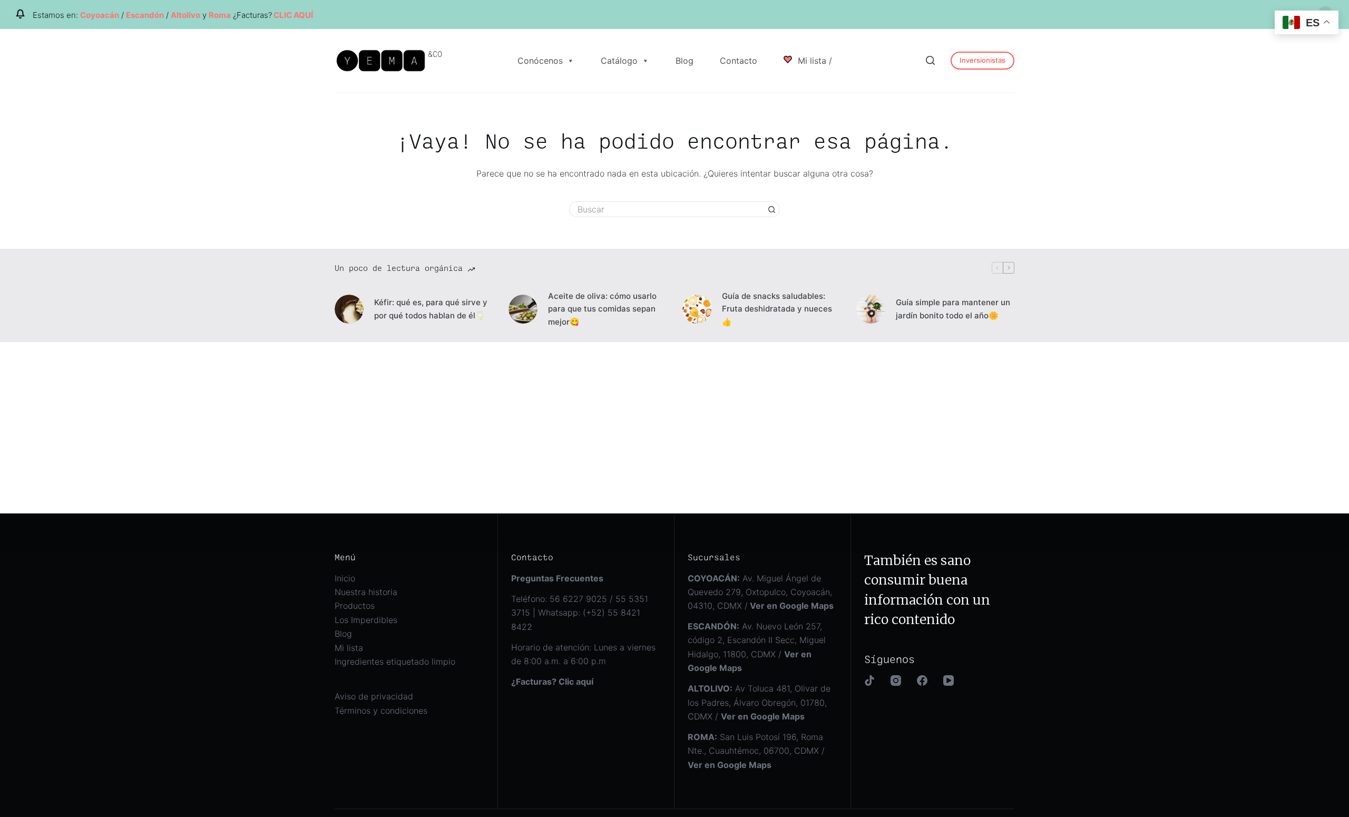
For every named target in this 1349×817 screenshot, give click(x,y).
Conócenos (540, 60)
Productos (355, 605)
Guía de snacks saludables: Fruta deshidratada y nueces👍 (777, 309)
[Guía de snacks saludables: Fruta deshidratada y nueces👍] (696, 309)
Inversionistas (982, 60)
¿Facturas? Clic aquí (552, 681)
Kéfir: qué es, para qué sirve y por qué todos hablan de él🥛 (430, 308)
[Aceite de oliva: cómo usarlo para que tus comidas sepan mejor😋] (523, 309)
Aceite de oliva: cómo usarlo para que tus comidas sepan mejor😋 (602, 309)
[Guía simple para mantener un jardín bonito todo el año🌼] (870, 309)
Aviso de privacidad (374, 696)
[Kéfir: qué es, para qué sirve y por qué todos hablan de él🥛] (349, 309)
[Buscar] (930, 60)
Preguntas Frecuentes (557, 578)
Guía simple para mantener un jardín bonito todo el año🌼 (953, 308)
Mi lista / (813, 60)
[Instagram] (896, 680)
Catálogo (619, 60)
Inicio (345, 578)
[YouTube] (948, 680)
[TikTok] (869, 680)
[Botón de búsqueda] (772, 209)
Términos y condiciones (381, 710)
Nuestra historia (366, 592)
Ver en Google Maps (729, 765)
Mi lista (349, 648)
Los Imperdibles (366, 620)
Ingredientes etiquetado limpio (395, 661)
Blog (684, 60)
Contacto (738, 60)
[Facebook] (922, 680)
